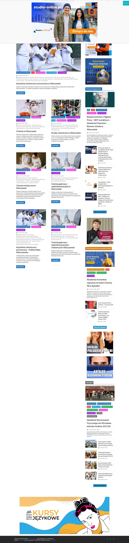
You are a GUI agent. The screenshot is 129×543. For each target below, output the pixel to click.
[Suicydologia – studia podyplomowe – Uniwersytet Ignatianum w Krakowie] (91, 185)
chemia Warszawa (26, 125)
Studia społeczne (92, 113)
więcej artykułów (100, 212)
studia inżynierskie (51, 72)
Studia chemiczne (40, 72)
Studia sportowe (103, 409)
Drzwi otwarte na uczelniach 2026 (96, 269)
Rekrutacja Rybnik (101, 272)
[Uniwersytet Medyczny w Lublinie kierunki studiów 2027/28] (91, 476)
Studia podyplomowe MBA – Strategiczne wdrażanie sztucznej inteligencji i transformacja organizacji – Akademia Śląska (105, 199)
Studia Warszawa (62, 72)
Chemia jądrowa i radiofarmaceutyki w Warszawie (61, 186)
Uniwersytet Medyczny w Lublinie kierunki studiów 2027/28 (105, 475)
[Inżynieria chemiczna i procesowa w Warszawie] (48, 54)
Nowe (93, 110)
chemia (19, 125)
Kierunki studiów (92, 403)
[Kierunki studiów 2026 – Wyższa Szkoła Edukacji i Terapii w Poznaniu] (91, 466)
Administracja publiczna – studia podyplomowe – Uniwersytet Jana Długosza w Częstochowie (105, 171)
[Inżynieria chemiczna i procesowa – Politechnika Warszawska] (31, 217)
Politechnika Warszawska (22, 79)
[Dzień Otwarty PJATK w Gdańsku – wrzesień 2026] (91, 305)
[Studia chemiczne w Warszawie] (66, 108)
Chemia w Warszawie (26, 131)
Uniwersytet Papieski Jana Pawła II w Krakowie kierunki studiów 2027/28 (105, 454)
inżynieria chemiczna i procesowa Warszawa (27, 236)
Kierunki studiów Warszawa (23, 72)
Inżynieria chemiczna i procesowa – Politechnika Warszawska (28, 250)
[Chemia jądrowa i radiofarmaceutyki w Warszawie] (66, 160)
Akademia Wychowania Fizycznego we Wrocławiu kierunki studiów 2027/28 (99, 423)
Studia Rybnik (91, 275)
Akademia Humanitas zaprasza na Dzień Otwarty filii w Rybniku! (99, 282)
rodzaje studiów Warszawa (73, 117)
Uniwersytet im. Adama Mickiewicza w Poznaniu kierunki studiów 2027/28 (105, 443)
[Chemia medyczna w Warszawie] (31, 160)
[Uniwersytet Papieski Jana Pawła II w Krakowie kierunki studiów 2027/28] (91, 455)
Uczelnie (99, 413)
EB (26, 232)
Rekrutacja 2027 (96, 406)
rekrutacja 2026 (91, 272)
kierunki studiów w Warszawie (23, 239)
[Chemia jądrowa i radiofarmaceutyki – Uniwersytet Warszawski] (66, 217)
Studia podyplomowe (101, 110)
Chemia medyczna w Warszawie (26, 186)
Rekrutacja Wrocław (92, 409)
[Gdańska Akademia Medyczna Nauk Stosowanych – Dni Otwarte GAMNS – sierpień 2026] (91, 316)
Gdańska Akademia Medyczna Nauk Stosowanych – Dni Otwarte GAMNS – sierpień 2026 (103, 315)
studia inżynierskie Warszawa (70, 79)
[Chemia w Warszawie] (31, 108)
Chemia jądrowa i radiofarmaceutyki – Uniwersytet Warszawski (63, 245)
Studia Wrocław (91, 413)
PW (30, 241)
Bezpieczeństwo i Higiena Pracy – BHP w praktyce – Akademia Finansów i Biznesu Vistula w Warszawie (99, 123)
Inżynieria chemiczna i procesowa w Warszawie (38, 83)
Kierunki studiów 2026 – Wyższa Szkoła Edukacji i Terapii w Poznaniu (105, 464)
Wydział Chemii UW (33, 182)
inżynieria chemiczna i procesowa (26, 77)
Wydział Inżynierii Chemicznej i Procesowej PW (36, 80)
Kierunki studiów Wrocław (104, 403)
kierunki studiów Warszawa (67, 77)
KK (28, 75)
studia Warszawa (20, 80)
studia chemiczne (33, 79)
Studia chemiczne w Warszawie (66, 133)
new (33, 72)
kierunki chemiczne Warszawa (52, 77)
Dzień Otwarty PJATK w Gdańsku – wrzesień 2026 (105, 304)
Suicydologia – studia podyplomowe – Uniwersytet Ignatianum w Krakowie (105, 184)
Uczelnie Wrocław (92, 416)
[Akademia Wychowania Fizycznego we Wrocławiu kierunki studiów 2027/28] (100, 393)
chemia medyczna (22, 178)
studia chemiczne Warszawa (46, 79)
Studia (53, 120)
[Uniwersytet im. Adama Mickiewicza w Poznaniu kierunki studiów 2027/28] (91, 444)
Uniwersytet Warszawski (22, 182)
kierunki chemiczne (39, 77)
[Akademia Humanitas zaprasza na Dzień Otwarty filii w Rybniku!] (100, 259)
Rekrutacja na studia (107, 406)
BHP (88, 110)
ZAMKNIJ (126, 3)
